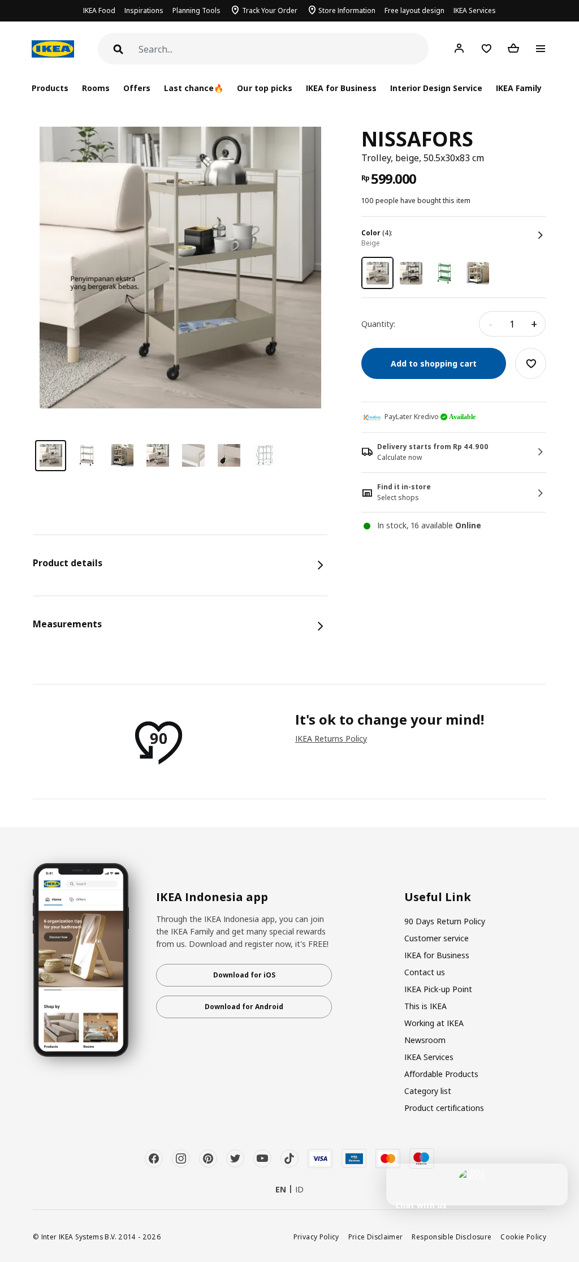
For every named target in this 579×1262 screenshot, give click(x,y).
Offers (136, 88)
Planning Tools (196, 10)
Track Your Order (269, 10)
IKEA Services (474, 10)
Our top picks (264, 88)
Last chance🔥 (193, 88)
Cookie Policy (523, 1236)
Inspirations (143, 10)
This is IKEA (425, 1006)
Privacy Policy (316, 1236)
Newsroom (425, 1040)
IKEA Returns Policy (331, 738)
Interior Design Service (436, 88)
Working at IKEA (434, 1023)
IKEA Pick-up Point (438, 989)
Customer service (436, 938)
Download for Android (244, 1006)
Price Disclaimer (375, 1236)
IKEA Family (519, 88)
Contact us (424, 972)
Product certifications (444, 1107)
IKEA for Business (341, 88)
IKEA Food (99, 10)
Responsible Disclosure (451, 1236)
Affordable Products (441, 1074)
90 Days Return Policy (444, 921)
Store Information (346, 10)
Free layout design (414, 10)
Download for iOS (244, 975)
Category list (427, 1091)
